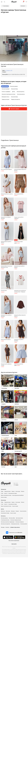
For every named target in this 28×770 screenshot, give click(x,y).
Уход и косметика (23, 511)
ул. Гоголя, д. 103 (8, 70)
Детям (13, 91)
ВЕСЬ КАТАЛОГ (5, 86)
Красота (5, 493)
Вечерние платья (5, 96)
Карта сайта (14, 543)
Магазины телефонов (19, 521)
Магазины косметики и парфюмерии (8, 521)
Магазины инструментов (5, 523)
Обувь (2, 491)
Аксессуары (17, 491)
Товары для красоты (15, 99)
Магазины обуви (12, 518)
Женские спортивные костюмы (8, 94)
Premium (22, 491)
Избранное (26, 2)
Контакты (7, 527)
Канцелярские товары (12, 493)
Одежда (13, 491)
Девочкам (3, 511)
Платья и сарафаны (6, 91)
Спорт (2, 493)
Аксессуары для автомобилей (18, 495)
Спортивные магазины (5, 520)
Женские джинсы (20, 91)
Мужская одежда (5, 89)
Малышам (13, 511)
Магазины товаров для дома (15, 520)
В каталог (23, 6)
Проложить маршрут (15, 108)
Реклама (2, 527)
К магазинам (6, 6)
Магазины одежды (4, 518)
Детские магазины (19, 518)
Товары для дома (5, 99)
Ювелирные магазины (15, 523)
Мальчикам (8, 511)
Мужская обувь (14, 96)
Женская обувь (14, 89)
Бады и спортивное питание (6, 495)
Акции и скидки (4, 497)
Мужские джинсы (21, 94)
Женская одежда (14, 86)
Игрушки (17, 511)
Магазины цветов (23, 523)
